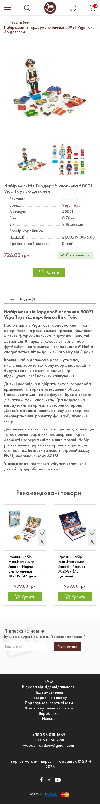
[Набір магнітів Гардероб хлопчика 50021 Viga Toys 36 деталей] (50, 88)
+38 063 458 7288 (49, 740)
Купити (52, 272)
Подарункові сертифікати (49, 702)
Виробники (49, 713)
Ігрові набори (20, 22)
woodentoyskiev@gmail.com (48, 745)
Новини (48, 718)
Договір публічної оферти (48, 708)
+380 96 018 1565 (48, 734)
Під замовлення (48, 692)
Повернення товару (49, 697)
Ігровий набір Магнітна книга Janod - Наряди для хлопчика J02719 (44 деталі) (25, 566)
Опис (11, 299)
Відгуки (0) (28, 299)
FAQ (49, 681)
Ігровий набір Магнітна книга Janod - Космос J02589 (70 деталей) (72, 566)
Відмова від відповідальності (48, 687)
